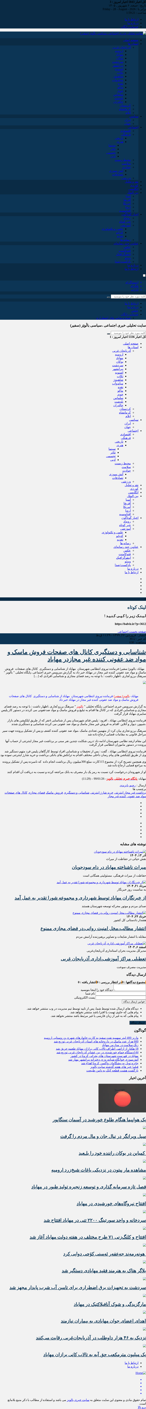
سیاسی (133, 116)
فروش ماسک (54, 792)
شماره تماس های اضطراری (113, 318)
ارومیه (119, 51)
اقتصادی (125, 130)
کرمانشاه (125, 109)
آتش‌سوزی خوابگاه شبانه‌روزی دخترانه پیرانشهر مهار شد (103, 1059)
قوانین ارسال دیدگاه (133, 1001)
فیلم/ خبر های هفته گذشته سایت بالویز (114, 1066)
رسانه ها (125, 239)
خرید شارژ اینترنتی (101, 792)
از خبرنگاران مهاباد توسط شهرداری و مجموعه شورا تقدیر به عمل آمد (80, 897)
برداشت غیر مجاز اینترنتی (130, 792)
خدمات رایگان (129, 26)
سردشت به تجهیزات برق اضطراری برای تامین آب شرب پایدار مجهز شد (78, 1287)
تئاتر (113, 149)
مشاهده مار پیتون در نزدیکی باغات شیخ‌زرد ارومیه (98, 1169)
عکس (127, 247)
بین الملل (132, 192)
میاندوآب (117, 80)
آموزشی (125, 225)
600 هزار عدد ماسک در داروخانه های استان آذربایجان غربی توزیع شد (96, 1041)
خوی (120, 90)
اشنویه (119, 69)
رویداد (127, 218)
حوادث (126, 167)
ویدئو (128, 258)
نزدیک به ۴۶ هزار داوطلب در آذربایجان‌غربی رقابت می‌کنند (91, 1337)
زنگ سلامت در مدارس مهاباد (120, 1045)
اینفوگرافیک (123, 254)
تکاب (120, 72)
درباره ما (132, 23)
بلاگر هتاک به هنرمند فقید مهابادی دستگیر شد (104, 1270)
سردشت (117, 61)
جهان (127, 123)
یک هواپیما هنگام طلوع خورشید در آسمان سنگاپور (99, 1119)
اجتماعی (133, 127)
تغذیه (120, 236)
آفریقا (127, 199)
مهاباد (119, 54)
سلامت (126, 163)
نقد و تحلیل (131, 181)
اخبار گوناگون (129, 214)
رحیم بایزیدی (128, 785)
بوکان (119, 58)
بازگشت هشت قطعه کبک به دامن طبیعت (112, 1070)
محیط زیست (123, 159)
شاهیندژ (118, 76)
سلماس (118, 94)
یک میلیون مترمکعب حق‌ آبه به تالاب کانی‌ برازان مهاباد (94, 1354)
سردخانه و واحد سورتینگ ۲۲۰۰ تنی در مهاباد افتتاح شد (95, 1220)
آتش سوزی (116, 170)
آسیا (128, 196)
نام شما (90, 993)
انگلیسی (133, 189)
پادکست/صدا (123, 261)
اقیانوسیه (125, 210)
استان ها (133, 43)
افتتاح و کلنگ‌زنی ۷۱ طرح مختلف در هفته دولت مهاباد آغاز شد (88, 1237)
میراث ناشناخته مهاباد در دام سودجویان (109, 867)
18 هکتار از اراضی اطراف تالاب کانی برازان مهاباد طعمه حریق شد (97, 1048)
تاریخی (119, 138)
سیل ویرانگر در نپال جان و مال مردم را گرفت (103, 1136)
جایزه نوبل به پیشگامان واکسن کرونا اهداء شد (109, 1063)
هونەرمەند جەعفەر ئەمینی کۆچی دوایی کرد (104, 1253)
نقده (120, 83)
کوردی (134, 185)
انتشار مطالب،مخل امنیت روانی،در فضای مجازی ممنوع (93, 928)
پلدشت (118, 98)
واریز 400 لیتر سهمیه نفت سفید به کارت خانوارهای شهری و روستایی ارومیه (91, 1037)
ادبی (113, 156)
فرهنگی (126, 134)
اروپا (128, 207)
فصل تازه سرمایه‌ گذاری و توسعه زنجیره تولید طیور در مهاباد (88, 1186)
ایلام (128, 112)
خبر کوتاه (125, 221)
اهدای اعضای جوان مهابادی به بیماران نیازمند (103, 1320)
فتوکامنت (125, 250)
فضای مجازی (36, 792)
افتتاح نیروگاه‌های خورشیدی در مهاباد (111, 1203)
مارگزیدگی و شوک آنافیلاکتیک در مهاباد (110, 1304)
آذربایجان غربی (121, 47)
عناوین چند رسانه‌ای (125, 243)
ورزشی (126, 178)
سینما (112, 145)
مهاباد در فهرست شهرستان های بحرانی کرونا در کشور (104, 1056)
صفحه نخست (137, 631)
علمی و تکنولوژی (112, 228)
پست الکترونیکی (84, 997)
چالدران (118, 101)
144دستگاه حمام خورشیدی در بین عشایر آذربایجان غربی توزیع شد (97, 1052)
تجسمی (111, 152)
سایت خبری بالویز (78, 1400)
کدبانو (119, 232)
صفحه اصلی (130, 40)
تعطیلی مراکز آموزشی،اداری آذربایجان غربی (103, 958)
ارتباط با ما (131, 19)
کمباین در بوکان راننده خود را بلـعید (112, 1153)
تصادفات (117, 174)
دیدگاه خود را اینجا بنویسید (97, 989)
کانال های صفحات (16, 792)
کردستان (125, 105)
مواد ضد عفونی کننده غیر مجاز (127, 796)
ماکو (120, 87)
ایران (128, 120)
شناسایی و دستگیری (76, 792)
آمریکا (127, 203)
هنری (120, 141)
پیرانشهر (118, 65)
